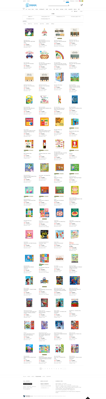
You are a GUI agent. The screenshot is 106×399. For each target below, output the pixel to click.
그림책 (47, 9)
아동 (54, 9)
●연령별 (75, 11)
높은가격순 (42, 23)
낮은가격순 (36, 23)
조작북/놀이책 (41, 9)
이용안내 (32, 376)
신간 (26, 9)
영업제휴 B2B (48, 376)
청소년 (57, 9)
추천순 (25, 23)
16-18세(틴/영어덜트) (44, 18)
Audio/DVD (70, 9)
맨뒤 (65, 368)
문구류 (66, 9)
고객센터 (43, 376)
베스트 (29, 9)
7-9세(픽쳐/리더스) (59, 16)
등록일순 (52, 23)
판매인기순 (30, 23)
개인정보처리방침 (38, 376)
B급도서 (75, 9)
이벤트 (32, 9)
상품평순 (47, 23)
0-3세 (81, 11)
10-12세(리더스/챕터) (74, 16)
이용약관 (28, 376)
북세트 (37, 9)
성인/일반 (61, 9)
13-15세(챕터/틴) (29, 18)
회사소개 (24, 376)
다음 (63, 368)
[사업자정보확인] (64, 389)
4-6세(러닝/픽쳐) (44, 16)
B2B (79, 9)
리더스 (50, 9)
